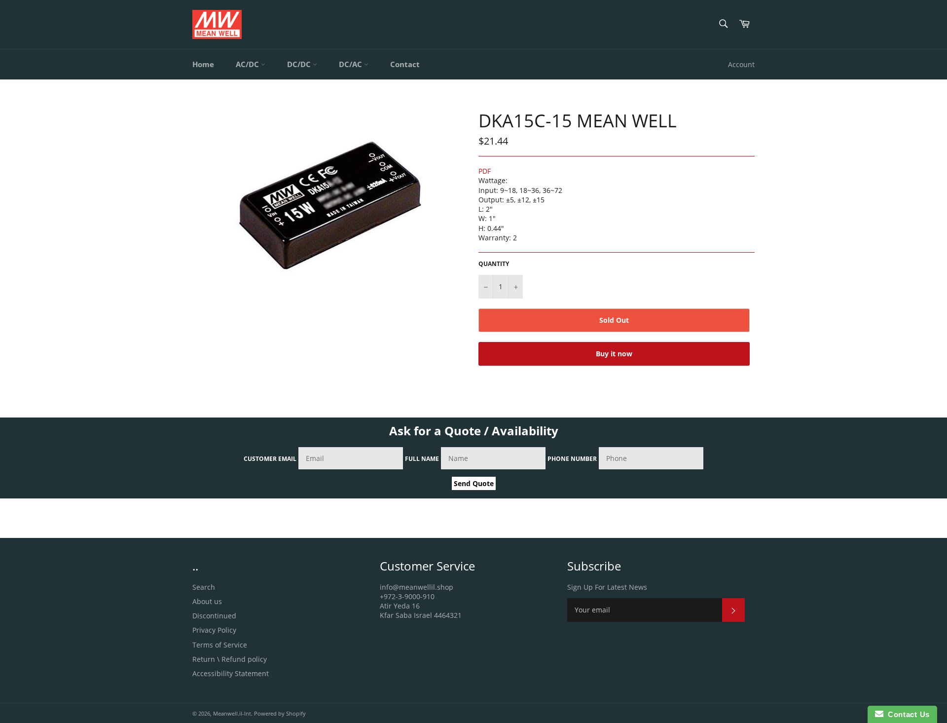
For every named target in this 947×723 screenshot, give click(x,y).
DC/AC (351, 64)
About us (207, 601)
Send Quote (474, 483)
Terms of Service (219, 644)
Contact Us (906, 714)
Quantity (493, 264)
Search (203, 587)
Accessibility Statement (230, 673)
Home (203, 64)
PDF (484, 171)
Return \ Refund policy (229, 659)
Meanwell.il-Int (232, 713)
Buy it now (614, 353)
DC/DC (300, 64)
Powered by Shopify (280, 713)
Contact (405, 64)
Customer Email (270, 459)
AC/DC (248, 64)
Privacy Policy (214, 630)
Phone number (572, 459)
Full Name (422, 459)
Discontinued (214, 615)
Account (741, 64)
